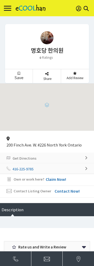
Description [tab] (13, 209)
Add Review (75, 77)
